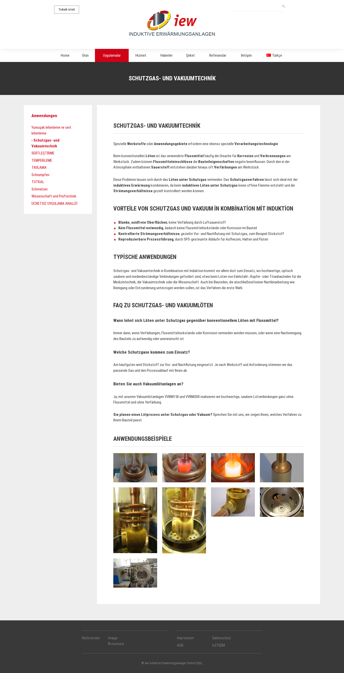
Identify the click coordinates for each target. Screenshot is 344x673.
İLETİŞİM (218, 645)
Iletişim (246, 55)
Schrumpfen (40, 175)
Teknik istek (66, 9)
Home (65, 55)
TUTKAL (37, 182)
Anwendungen (44, 115)
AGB (180, 645)
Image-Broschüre (116, 641)
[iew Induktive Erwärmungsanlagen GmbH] (172, 23)
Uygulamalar (112, 55)
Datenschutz (221, 638)
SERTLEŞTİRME (42, 153)
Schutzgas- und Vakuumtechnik (45, 143)
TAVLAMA (39, 167)
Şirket (190, 55)
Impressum (185, 638)
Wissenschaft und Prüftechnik (53, 196)
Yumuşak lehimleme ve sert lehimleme (51, 130)
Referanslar (217, 55)
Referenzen (91, 638)
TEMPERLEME (41, 160)
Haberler (166, 55)
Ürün (85, 55)
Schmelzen (39, 189)
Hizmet (140, 55)
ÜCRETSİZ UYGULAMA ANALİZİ (54, 203)
